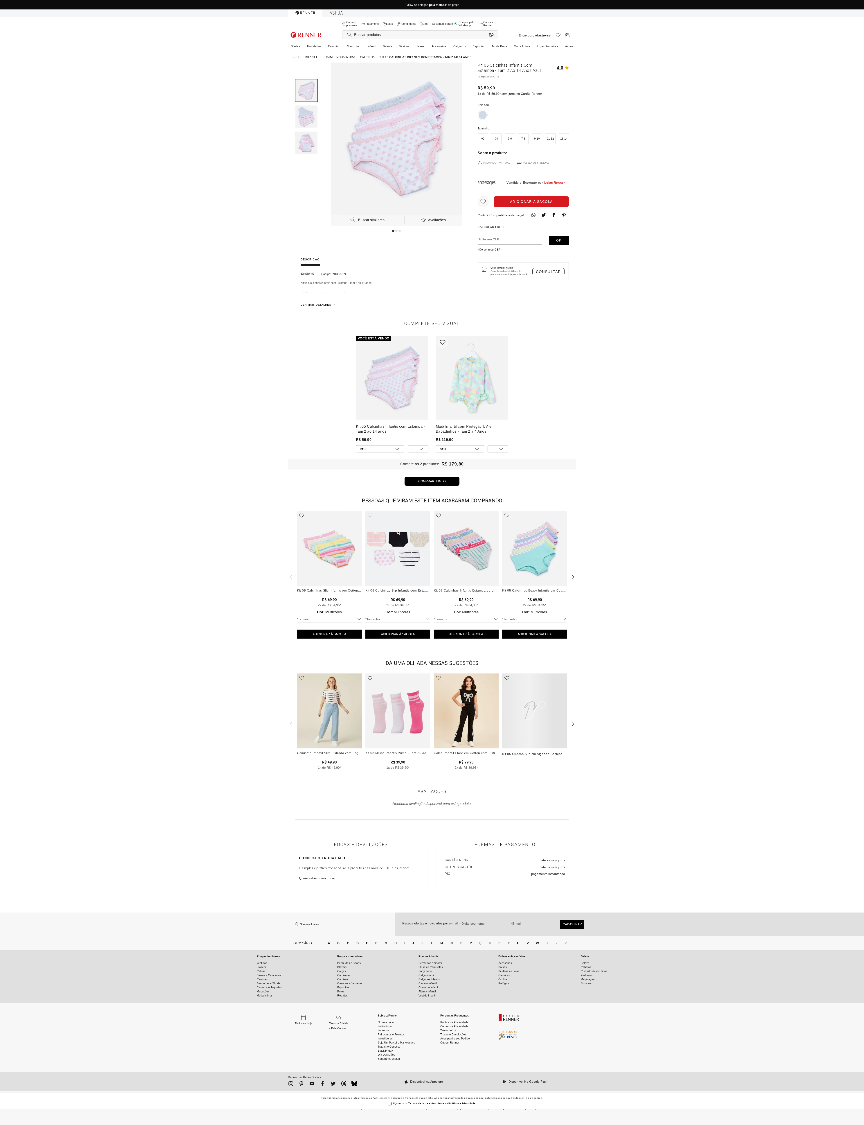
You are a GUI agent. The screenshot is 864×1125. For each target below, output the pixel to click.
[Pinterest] (301, 1084)
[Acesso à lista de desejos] (558, 36)
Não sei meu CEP (489, 249)
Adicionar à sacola (531, 201)
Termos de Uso (414, 1098)
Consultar (548, 272)
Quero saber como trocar (317, 878)
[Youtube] (312, 1084)
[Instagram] (291, 1084)
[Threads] (343, 1084)
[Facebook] (322, 1084)
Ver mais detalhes (316, 304)
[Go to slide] (393, 231)
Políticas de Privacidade (387, 1098)
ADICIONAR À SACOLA (329, 634)
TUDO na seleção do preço (432, 5)
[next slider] (290, 576)
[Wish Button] (483, 201)
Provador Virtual (496, 162)
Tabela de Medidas (535, 162)
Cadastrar (572, 924)
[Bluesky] (354, 1084)
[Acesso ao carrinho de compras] (567, 36)
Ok (559, 240)
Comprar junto (432, 481)
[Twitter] (333, 1084)
